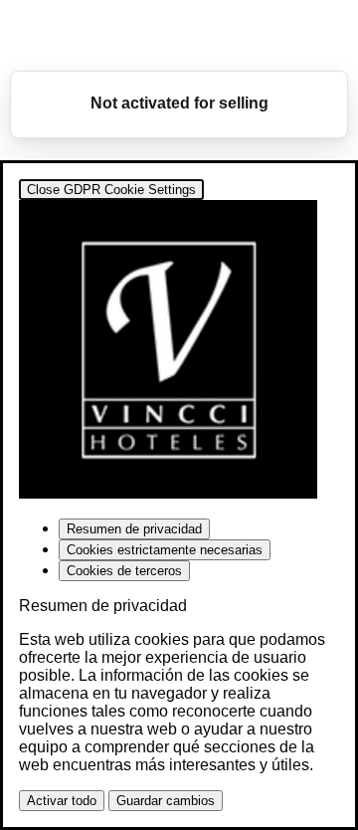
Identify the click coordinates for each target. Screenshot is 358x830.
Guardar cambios (165, 800)
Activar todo (61, 800)
